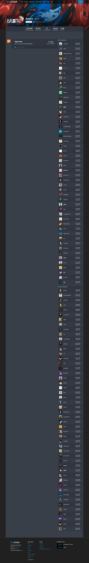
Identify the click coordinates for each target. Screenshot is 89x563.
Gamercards (31, 1)
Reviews (44, 1)
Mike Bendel (17, 546)
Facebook (41, 547)
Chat (48, 1)
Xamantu (17, 548)
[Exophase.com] (13, 2)
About (29, 549)
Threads (41, 543)
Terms (29, 557)
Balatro (29, 18)
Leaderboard (38, 1)
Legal (29, 552)
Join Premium (30, 559)
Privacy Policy (31, 556)
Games (21, 1)
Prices (40, 21)
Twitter (41, 545)
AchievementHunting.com (45, 549)
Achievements (29, 21)
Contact (30, 550)
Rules (29, 547)
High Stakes (18, 41)
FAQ (28, 543)
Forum (43, 21)
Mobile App (30, 545)
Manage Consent (31, 554)
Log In (80, 1)
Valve (22, 550)
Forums (26, 1)
